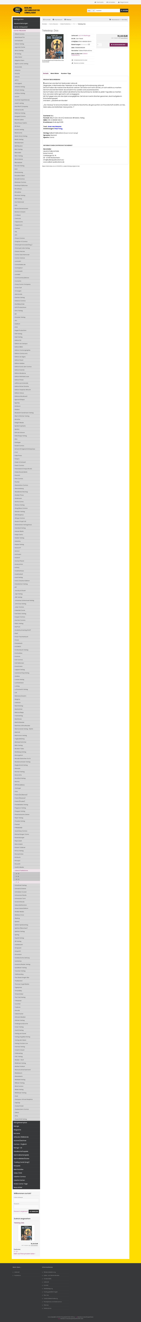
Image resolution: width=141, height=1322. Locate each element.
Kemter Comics (20, 620)
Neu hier (46, 1295)
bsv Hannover (19, 202)
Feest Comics (19, 465)
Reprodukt (18, 841)
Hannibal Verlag (20, 528)
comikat (17, 274)
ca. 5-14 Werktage (84, 35)
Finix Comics (19, 479)
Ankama (17, 70)
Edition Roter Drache (22, 386)
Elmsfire (17, 419)
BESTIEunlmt (19, 146)
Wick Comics (19, 1086)
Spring (17, 935)
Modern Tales (19, 749)
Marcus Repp (19, 712)
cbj (16, 232)
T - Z (17, 882)
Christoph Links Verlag (22, 248)
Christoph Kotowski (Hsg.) (23, 245)
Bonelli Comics (20, 179)
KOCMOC (18, 647)
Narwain (17, 768)
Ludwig (17, 686)
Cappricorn (19, 225)
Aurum (17, 97)
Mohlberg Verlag (20, 752)
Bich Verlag (18, 149)
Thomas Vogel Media (22, 984)
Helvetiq (17, 541)
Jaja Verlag (19, 594)
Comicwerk (18, 271)
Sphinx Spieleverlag (21, 925)
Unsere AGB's (47, 1278)
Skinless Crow (19, 915)
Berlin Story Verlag (21, 136)
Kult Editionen (19, 663)
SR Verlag (18, 941)
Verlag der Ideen (20, 1040)
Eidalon (17, 409)
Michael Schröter (20, 742)
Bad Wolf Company (21, 106)
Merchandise (18, 1169)
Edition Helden (19, 363)
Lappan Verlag (20, 670)
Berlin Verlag (19, 139)
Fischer (17, 482)
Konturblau (18, 653)
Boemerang (19, 172)
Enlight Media (19, 423)
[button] (91, 10)
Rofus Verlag (19, 851)
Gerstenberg (19, 488)
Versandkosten (124, 38)
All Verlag (18, 54)
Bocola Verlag (19, 166)
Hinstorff (18, 548)
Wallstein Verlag (20, 1063)
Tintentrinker (19, 994)
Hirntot (17, 551)
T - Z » (16, 1251)
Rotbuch (18, 857)
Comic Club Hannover (22, 255)
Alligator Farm (19, 60)
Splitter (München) (21, 928)
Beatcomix (18, 133)
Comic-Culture (20, 258)
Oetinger (18, 788)
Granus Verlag (19, 505)
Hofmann (18, 554)
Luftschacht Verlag (21, 689)
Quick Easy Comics (21, 831)
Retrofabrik (19, 844)
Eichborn (18, 406)
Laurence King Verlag (22, 673)
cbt (16, 235)
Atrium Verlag (19, 90)
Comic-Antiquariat (21, 27)
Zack (16, 1096)
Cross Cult (18, 288)
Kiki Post (17, 627)
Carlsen (17, 228)
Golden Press (19, 495)
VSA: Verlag (19, 1057)
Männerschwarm (20, 696)
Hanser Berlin (19, 531)
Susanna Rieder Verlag (22, 964)
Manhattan (18, 709)
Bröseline (18, 192)
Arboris (17, 77)
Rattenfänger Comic (22, 834)
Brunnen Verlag (20, 195)
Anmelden (34, 1211)
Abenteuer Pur (20, 37)
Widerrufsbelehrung (50, 1272)
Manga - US (18, 1148)
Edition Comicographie (22, 350)
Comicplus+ (19, 268)
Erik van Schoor (20, 432)
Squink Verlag (19, 938)
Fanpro (17, 459)
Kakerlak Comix (20, 610)
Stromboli (18, 954)
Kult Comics (19, 660)
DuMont (17, 324)
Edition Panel (19, 380)
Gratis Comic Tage (21, 1184)
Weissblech (19, 1076)
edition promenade (21, 383)
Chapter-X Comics (21, 241)
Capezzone (19, 222)
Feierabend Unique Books (23, 469)
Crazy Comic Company (22, 284)
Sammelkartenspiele (21, 1155)
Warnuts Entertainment (23, 1070)
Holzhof (17, 558)
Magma (17, 699)
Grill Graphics (19, 515)
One (16, 791)
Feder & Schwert (20, 462)
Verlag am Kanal (20, 1033)
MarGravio (18, 719)
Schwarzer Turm (20, 898)
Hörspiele (17, 1166)
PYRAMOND (18, 828)
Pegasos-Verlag (20, 808)
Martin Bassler (19, 722)
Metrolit (17, 732)
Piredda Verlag (20, 821)
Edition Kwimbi (19, 370)
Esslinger (18, 442)
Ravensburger (19, 838)
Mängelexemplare (20, 1123)
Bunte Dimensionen (21, 209)
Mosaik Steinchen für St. (23, 758)
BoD (16, 169)
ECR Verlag (18, 334)
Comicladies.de (20, 265)
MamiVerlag (19, 706)
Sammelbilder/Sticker (21, 1159)
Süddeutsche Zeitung (22, 958)
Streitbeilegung (48, 1288)
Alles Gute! (18, 57)
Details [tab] (46, 73)
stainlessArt (19, 945)
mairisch (18, 703)
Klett (16, 633)
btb (16, 205)
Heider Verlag (19, 538)
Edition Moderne (20, 373)
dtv (16, 320)
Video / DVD (18, 1173)
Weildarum (18, 1073)
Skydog (17, 918)
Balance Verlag (20, 113)
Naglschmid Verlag (21, 765)
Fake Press (18, 456)
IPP (16, 587)
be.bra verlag (19, 129)
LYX (16, 693)
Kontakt (48, 20)
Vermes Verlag (20, 1047)
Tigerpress (18, 987)
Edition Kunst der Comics (23, 367)
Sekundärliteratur (21, 905)
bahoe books (19, 110)
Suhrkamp (18, 961)
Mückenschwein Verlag (22, 762)
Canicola (18, 218)
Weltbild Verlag (20, 1080)
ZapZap (17, 1103)
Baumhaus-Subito (21, 123)
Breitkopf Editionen (21, 185)
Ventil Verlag (19, 1030)
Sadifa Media (19, 867)
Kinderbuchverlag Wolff (23, 630)
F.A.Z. (16, 452)
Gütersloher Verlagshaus (23, 525)
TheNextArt (19, 981)
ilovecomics (19, 564)
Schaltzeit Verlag (21, 885)
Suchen (124, 10)
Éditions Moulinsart (21, 396)
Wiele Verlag (19, 1089)
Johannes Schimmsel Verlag (24, 600)
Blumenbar (18, 162)
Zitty (16, 1116)
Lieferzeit (17, 1272)
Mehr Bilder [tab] (55, 73)
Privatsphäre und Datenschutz (53, 1302)
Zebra (17, 1113)
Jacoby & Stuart (20, 591)
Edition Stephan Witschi (23, 390)
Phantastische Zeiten (22, 814)
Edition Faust (19, 360)
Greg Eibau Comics (21, 508)
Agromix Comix (20, 47)
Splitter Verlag (20, 931)
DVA (16, 327)
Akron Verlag (19, 50)
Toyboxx (17, 1007)
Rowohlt (17, 864)
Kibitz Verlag (19, 623)
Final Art (17, 475)
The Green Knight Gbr (22, 977)
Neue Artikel (18, 1187)
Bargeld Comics (20, 116)
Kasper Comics (20, 617)
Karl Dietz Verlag (20, 614)
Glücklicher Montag (21, 492)
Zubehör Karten (19, 1180)
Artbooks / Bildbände (21, 1137)
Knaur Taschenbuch (21, 637)
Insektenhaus (19, 571)
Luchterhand (19, 683)
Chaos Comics (20, 238)
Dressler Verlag (20, 317)
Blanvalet (18, 153)
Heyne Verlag (19, 544)
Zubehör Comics (20, 1177)
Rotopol (17, 861)
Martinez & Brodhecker (22, 726)
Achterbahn (19, 41)
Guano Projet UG (20, 521)
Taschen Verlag (20, 971)
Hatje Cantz (19, 535)
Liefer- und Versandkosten (51, 1275)
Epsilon (17, 429)
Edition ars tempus (21, 344)
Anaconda (18, 67)
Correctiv (18, 281)
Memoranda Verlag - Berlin (24, 729)
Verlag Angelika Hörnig (22, 1037)
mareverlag (19, 716)
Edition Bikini (19, 347)
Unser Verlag (19, 1027)
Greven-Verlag (20, 511)
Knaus (17, 640)
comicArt (18, 261)
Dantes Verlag (20, 297)
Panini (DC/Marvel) (21, 795)
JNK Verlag (18, 597)
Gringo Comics (20, 518)
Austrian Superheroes (22, 100)
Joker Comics (19, 607)
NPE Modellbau (20, 785)
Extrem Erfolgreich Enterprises (25, 449)
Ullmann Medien (20, 1017)
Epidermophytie (20, 426)
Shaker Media (19, 912)
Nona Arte (18, 775)
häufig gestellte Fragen (51, 1292)
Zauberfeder (19, 1106)
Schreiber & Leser (21, 892)
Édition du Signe (20, 357)
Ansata (17, 74)
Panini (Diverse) (20, 798)
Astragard (18, 83)
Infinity (17, 567)
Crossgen (18, 291)
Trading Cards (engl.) (21, 1162)
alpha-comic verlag (21, 64)
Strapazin (18, 948)
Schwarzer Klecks (21, 895)
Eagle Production (20, 330)
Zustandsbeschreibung (51, 1298)
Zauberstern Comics (22, 1109)
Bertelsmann (19, 143)
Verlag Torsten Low (21, 1043)
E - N (17, 876)
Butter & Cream (20, 212)
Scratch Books (19, 902)
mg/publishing (19, 739)
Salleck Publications (79, 54)
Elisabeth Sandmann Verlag (24, 413)
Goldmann (18, 498)
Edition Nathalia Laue (22, 376)
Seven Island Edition (21, 908)
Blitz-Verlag (19, 156)
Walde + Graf (19, 1060)
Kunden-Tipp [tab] (66, 73)
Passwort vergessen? (21, 1211)
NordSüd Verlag (20, 778)
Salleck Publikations (21, 870)
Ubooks (17, 1010)
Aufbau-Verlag (20, 93)
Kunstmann (19, 666)
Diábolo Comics (20, 301)
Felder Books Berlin (21, 472)
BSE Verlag (18, 199)
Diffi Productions (20, 307)
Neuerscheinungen (21, 23)
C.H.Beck (18, 215)
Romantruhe (19, 854)
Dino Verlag (19, 311)
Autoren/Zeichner (20, 1141)
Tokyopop (18, 1001)
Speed (17, 921)
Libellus (17, 676)
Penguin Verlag (20, 811)
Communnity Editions (22, 278)
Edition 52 (18, 340)
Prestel (17, 824)
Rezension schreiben (79, 63)
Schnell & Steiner (20, 889)
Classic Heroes (20, 251)
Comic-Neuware (20, 31)
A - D (17, 874)
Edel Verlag (18, 337)
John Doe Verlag (20, 604)
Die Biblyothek (19, 304)
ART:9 (16, 80)
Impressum (58, 20)
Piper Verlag (19, 818)
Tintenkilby (18, 991)
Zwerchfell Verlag (21, 1119)
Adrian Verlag (19, 44)
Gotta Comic (19, 502)
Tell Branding (19, 974)
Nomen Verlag (20, 772)
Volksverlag (19, 1053)
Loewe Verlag (19, 679)
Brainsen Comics (20, 182)
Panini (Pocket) (20, 801)
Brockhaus (18, 189)
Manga (16, 1126)
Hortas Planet (19, 561)
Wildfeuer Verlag (20, 1093)
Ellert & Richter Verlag (22, 416)
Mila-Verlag (19, 745)
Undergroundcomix (21, 1024)
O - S (17, 879)
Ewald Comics (19, 446)
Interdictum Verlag (21, 584)
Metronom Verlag (21, 735)
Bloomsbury (19, 159)
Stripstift (18, 951)
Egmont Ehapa (20, 400)
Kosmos (17, 656)
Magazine (17, 1130)
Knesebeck (18, 643)
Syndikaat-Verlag (21, 968)
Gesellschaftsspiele (21, 1151)
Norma (17, 782)
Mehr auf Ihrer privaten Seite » (24, 1254)
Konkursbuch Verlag (21, 650)
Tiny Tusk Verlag (20, 997)
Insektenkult (19, 574)
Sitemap (46, 1305)
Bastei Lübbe (19, 120)
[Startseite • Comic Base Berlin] (26, 10)
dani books (18, 294)
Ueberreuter (19, 1014)
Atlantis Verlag (20, 87)
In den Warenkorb (118, 44)
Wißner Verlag (19, 1083)
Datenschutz (47, 1308)
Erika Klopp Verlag (21, 436)
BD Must (17, 126)
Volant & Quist (19, 1050)
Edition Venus (19, 393)
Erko (16, 439)
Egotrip (17, 403)
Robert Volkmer (20, 847)
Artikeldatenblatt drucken (80, 60)
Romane (17, 1133)
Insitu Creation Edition (22, 581)
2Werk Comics (19, 34)
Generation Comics (21, 485)
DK (16, 314)
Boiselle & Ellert (20, 176)
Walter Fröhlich (20, 1066)
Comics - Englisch (20, 1144)
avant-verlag (19, 103)
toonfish (18, 1004)
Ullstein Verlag (20, 1020)
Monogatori (19, 755)
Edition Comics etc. (21, 353)
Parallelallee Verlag (21, 805)
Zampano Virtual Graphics (24, 1099)
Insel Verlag (19, 577)
